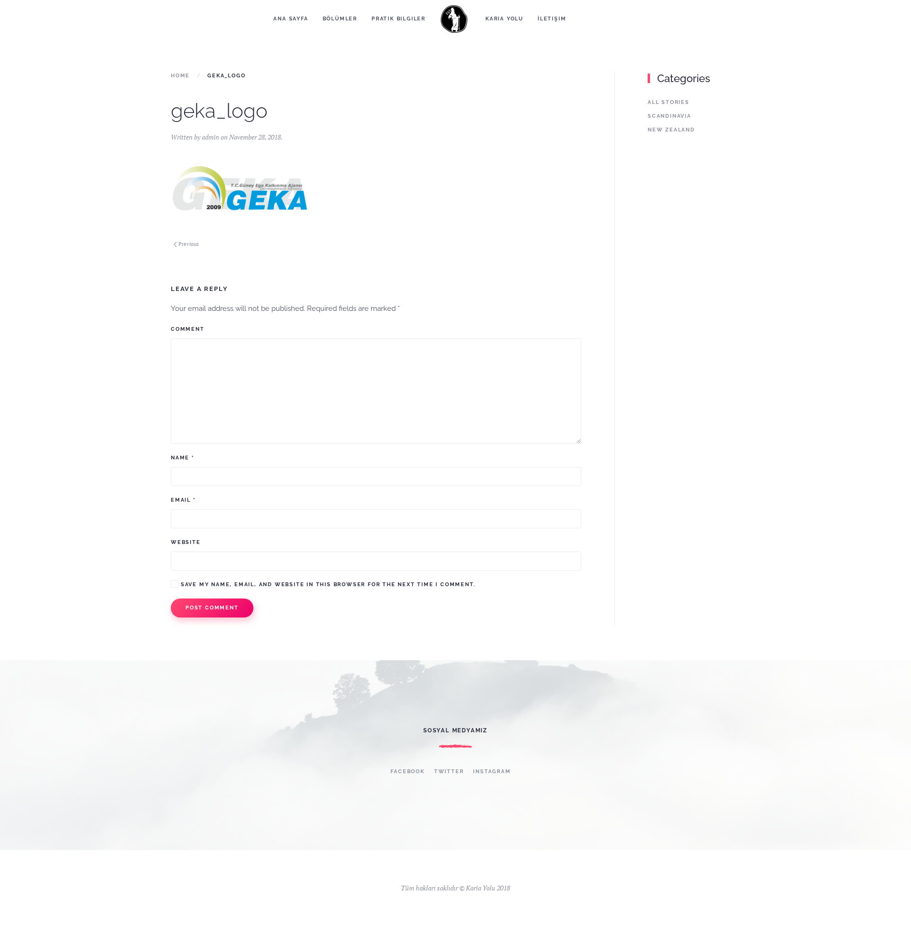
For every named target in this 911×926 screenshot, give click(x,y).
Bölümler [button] (340, 19)
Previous (188, 244)
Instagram (492, 771)
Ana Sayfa (290, 19)
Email (183, 500)
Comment (188, 329)
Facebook (407, 771)
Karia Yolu (504, 19)
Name (183, 458)
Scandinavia (669, 116)
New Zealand (671, 130)
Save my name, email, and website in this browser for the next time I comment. (326, 584)
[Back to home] (455, 19)
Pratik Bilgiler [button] (399, 19)
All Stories (668, 102)
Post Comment (212, 608)
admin (210, 136)
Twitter (449, 771)
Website (186, 542)
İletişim (552, 19)
